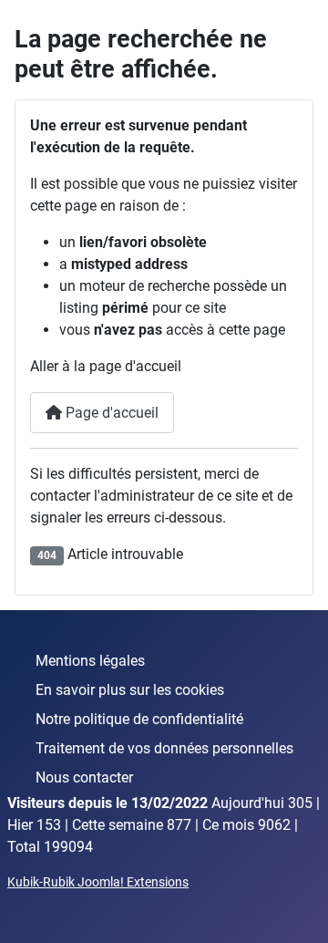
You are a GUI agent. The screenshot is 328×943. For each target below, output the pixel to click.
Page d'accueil (110, 412)
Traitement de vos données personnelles (164, 748)
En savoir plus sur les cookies (130, 690)
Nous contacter (84, 777)
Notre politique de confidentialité (139, 719)
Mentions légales (90, 660)
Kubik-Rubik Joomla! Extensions (98, 882)
